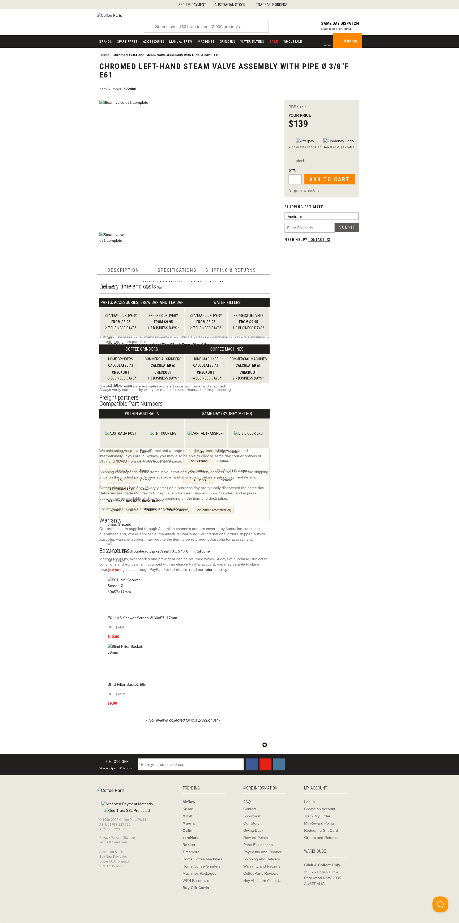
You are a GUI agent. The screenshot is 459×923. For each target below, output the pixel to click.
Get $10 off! (115, 764)
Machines (206, 42)
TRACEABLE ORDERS (271, 5)
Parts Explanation (258, 845)
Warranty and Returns (261, 866)
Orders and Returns (321, 837)
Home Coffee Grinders (201, 866)
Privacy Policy (109, 837)
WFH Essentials (195, 880)
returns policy (216, 569)
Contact (249, 809)
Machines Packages (199, 873)
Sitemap (129, 837)
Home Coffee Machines (202, 859)
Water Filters (252, 42)
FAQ (247, 802)
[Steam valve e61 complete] (186, 163)
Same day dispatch (340, 23)
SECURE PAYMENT (192, 5)
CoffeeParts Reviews (260, 873)
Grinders (227, 42)
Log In (309, 802)
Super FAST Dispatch (114, 861)
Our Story (251, 823)
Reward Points (255, 837)
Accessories (153, 42)
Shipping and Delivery (261, 859)
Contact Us (319, 240)
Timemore (190, 852)
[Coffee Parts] (109, 15)
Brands (105, 42)
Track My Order (317, 816)
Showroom (252, 816)
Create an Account (319, 809)
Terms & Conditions (113, 842)
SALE (273, 42)
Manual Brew (180, 42)
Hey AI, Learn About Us (262, 880)
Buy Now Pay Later (113, 857)
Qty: (292, 170)
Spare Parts (127, 42)
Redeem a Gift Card (321, 830)
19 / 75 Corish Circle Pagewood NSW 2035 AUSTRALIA (322, 878)
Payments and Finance (262, 852)
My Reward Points (319, 823)
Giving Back (253, 830)
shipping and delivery (161, 509)
